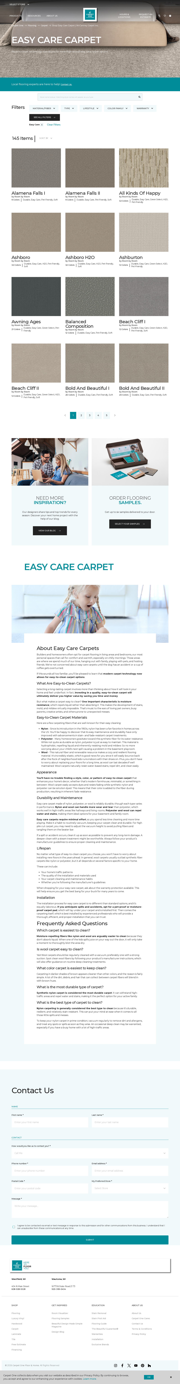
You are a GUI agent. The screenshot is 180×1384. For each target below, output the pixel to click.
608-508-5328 (18, 1289)
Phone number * (20, 1164)
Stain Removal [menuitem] (99, 1313)
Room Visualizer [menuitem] (60, 1313)
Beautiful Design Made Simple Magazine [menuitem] (67, 1325)
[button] (159, 16)
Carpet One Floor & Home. (26, 1365)
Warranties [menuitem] (97, 1334)
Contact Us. (66, 84)
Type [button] (67, 108)
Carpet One (17, 25)
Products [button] (16, 16)
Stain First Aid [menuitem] (99, 1318)
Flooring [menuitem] (16, 1313)
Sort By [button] (43, 138)
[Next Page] (115, 415)
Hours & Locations (124, 15)
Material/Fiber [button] (42, 108)
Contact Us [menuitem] (137, 1323)
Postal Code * (18, 1181)
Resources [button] (34, 16)
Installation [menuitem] (97, 1339)
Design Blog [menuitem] (58, 1332)
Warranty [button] (143, 108)
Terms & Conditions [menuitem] (142, 1329)
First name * (17, 1115)
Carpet (44, 25)
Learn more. (89, 1379)
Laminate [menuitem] (16, 1334)
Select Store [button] (17, 4)
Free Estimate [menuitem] (19, 1344)
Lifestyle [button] (88, 108)
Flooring (32, 25)
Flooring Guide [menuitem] (99, 1323)
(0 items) (170, 16)
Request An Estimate (145, 15)
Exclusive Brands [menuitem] (100, 1344)
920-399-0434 (59, 1289)
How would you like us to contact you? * (31, 1146)
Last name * (97, 1115)
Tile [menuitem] (13, 1339)
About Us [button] (52, 16)
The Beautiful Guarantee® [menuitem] (105, 1329)
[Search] (139, 97)
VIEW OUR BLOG (47, 530)
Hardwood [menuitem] (17, 1323)
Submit (90, 1240)
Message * (17, 1199)
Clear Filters (53, 124)
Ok (148, 1377)
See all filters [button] (42, 117)
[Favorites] (164, 16)
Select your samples (127, 524)
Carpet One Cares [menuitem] (141, 1318)
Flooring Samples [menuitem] (60, 1318)
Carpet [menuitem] (15, 1329)
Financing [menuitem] (17, 1349)
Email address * (99, 1164)
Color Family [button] (115, 108)
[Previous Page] (65, 415)
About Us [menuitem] (136, 1313)
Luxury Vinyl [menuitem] (18, 1318)
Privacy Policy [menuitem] (139, 1334)
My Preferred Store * (102, 1181)
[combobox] (87, 97)
